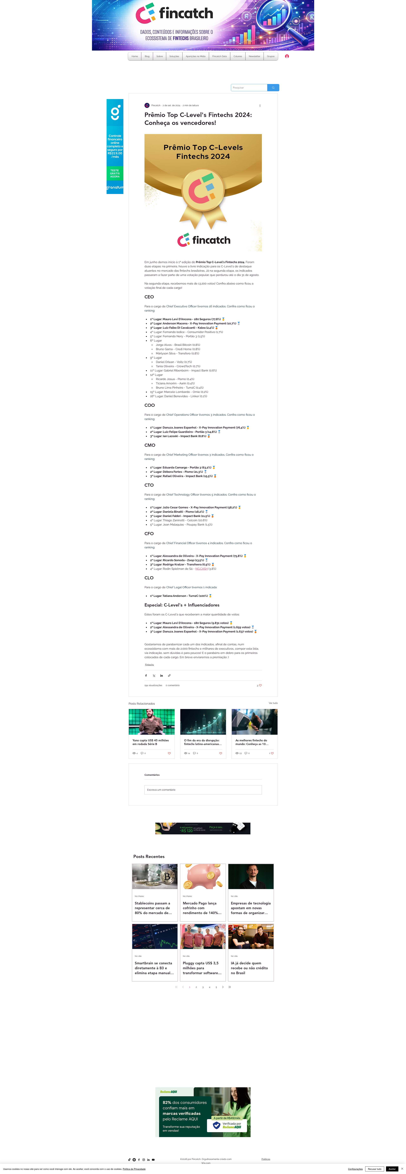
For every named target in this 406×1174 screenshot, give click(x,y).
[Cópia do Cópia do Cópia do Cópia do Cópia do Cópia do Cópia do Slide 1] (214, 1138)
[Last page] (229, 987)
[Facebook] (139, 1159)
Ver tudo (273, 703)
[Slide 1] (191, 1138)
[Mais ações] (260, 105)
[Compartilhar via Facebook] (145, 675)
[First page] (176, 987)
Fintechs (149, 664)
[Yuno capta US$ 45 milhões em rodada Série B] (152, 722)
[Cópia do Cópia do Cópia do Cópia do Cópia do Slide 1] (208, 1138)
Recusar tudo (374, 1169)
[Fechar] (402, 1168)
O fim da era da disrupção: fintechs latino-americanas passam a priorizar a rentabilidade (201, 742)
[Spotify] (134, 1159)
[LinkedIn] (148, 1159)
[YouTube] (153, 1159)
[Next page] (223, 987)
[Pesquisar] (273, 87)
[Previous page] (183, 987)
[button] (237, 56)
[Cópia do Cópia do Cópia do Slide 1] (203, 1138)
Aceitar (392, 1169)
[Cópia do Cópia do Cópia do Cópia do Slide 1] (205, 1138)
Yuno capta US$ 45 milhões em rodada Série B (151, 742)
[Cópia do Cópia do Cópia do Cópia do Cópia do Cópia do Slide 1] (211, 1138)
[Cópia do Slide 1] (194, 1138)
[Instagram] (143, 1159)
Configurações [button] (355, 1169)
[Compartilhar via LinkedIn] (161, 675)
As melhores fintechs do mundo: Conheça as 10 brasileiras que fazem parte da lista (254, 742)
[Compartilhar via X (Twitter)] (153, 675)
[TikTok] (129, 1159)
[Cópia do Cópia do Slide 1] (200, 1138)
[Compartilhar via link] (169, 675)
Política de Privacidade (134, 1169)
